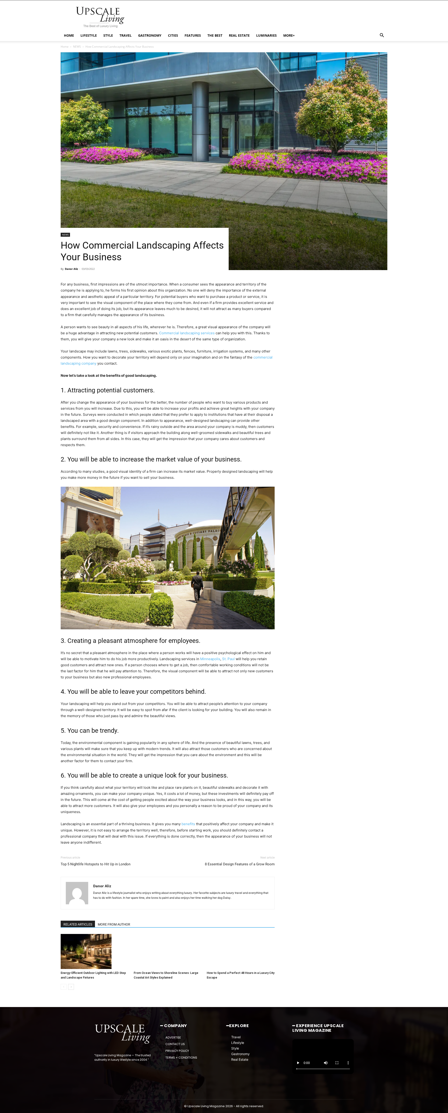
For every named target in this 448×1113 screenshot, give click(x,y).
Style (235, 1048)
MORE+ (289, 35)
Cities (173, 35)
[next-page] (71, 987)
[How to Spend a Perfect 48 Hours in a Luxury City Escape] (241, 951)
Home (65, 47)
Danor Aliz (71, 269)
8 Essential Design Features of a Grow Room (240, 864)
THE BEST (214, 35)
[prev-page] (63, 987)
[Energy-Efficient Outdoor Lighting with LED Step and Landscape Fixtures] (95, 951)
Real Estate (239, 1059)
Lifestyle (237, 1043)
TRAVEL (125, 35)
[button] (381, 36)
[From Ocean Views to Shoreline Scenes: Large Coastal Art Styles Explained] (168, 951)
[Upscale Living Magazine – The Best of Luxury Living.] (123, 1034)
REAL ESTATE (239, 35)
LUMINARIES (266, 35)
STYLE (108, 35)
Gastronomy (240, 1054)
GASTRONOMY (149, 35)
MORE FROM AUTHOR (114, 924)
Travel (236, 1037)
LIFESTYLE (88, 35)
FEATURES (193, 35)
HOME (69, 35)
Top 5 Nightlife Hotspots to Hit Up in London (95, 864)
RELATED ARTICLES (77, 924)
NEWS (77, 47)
